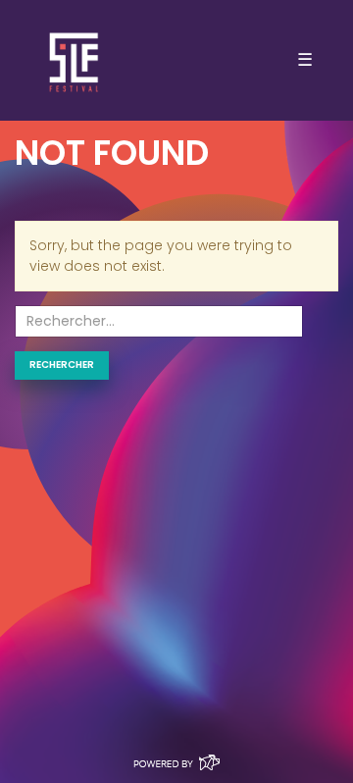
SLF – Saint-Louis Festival (75, 60)
